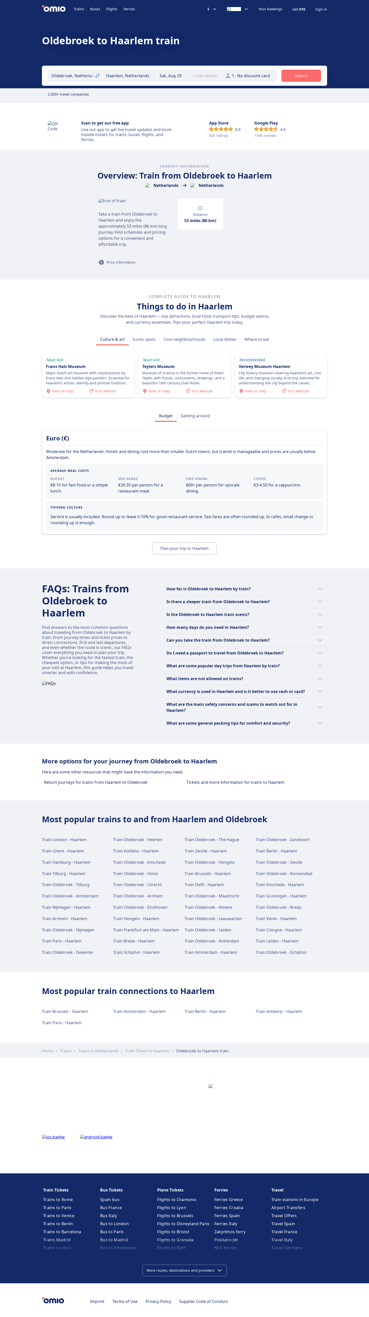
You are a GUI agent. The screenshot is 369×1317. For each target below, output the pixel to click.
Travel (277, 1190)
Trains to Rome (58, 1199)
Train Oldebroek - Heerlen (137, 839)
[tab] (112, 339)
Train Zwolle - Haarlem (205, 851)
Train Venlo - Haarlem (276, 918)
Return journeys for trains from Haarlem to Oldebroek (96, 782)
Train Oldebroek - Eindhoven (140, 907)
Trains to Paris (57, 1207)
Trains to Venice (59, 1215)
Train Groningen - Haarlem (281, 896)
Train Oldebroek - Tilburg (66, 884)
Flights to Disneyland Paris (183, 1223)
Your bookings (270, 9)
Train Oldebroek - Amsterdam (70, 896)
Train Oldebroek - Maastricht (211, 896)
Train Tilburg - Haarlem (64, 873)
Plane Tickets (170, 1190)
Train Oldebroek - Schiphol (281, 952)
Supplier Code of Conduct (203, 1301)
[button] (173, 76)
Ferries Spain (227, 1215)
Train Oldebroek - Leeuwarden (213, 918)
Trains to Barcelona (62, 1231)
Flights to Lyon (171, 1207)
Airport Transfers (288, 1207)
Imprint (97, 1301)
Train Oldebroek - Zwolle (279, 862)
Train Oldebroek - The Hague (211, 839)
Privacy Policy (158, 1301)
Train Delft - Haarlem (204, 884)
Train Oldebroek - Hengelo (209, 862)
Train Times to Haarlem (147, 1051)
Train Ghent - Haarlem (63, 851)
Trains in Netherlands (98, 1051)
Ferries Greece (228, 1199)
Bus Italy (108, 1215)
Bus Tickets (111, 1190)
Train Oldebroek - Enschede (139, 862)
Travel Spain (283, 1223)
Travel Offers (284, 1215)
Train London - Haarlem (64, 839)
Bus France (111, 1207)
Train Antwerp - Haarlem (279, 1011)
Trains (79, 9)
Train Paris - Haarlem (62, 941)
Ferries (129, 9)
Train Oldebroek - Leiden (207, 930)
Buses (95, 9)
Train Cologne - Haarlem (279, 930)
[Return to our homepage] (58, 9)
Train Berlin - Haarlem (276, 851)
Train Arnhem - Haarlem (64, 918)
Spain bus (109, 1199)
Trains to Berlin (58, 1223)
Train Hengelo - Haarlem (136, 918)
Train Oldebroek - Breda (278, 907)
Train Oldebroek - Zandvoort (283, 839)
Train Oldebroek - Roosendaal (284, 873)
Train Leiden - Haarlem (277, 941)
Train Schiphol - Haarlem (136, 952)
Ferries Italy (225, 1223)
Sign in (321, 9)
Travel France (284, 1231)
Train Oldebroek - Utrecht (137, 884)
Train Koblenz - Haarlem (136, 851)
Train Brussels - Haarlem (207, 873)
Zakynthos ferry (230, 1231)
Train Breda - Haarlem (134, 941)
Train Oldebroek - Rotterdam (211, 941)
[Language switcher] (238, 9)
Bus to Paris (112, 1231)
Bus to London (114, 1223)
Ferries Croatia (228, 1207)
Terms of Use (125, 1301)
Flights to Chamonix (176, 1199)
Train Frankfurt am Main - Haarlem (146, 930)
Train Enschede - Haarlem (280, 884)
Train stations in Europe (294, 1199)
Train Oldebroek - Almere (208, 907)
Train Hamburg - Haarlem (66, 862)
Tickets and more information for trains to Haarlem (235, 782)
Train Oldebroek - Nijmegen (68, 930)
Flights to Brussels (175, 1215)
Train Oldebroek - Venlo (135, 873)
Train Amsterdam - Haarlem (210, 952)
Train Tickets (56, 1190)
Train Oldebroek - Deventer (68, 952)
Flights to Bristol (173, 1231)
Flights (111, 9)
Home (47, 1051)
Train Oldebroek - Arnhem (138, 896)
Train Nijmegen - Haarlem (66, 907)
